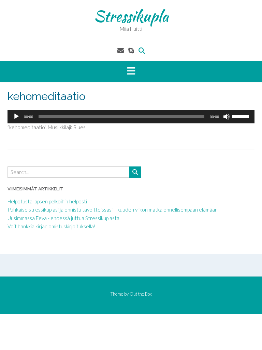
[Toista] (16, 116)
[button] (131, 71)
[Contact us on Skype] (131, 50)
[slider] (241, 116)
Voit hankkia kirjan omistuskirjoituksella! (52, 226)
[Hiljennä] (226, 116)
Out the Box (141, 294)
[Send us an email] (120, 50)
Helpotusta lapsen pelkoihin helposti (47, 201)
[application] (131, 116)
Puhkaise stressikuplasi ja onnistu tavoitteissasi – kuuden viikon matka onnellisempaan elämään (113, 209)
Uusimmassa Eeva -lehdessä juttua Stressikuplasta (63, 218)
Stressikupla (131, 16)
